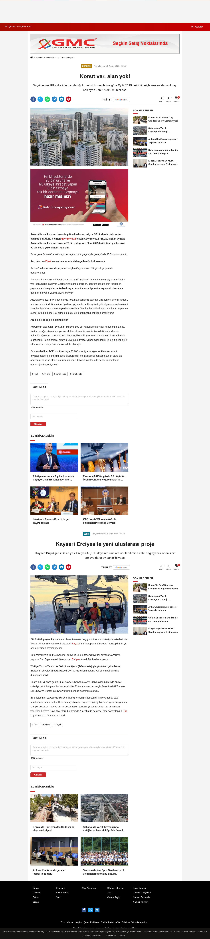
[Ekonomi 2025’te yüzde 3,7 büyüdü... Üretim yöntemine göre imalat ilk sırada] (104, 457)
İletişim (78, 922)
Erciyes (76, 659)
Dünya (36, 888)
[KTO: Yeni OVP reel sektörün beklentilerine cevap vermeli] (104, 500)
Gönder (38, 424)
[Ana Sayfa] (31, 58)
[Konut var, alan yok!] (79, 136)
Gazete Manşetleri (142, 893)
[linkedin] (61, 99)
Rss (63, 922)
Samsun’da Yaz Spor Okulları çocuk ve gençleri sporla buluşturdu (104, 872)
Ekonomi (50, 57)
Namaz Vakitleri (140, 902)
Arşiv (109, 893)
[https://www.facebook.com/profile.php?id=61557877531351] (84, 910)
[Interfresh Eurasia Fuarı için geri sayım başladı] (54, 500)
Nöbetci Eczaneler (142, 897)
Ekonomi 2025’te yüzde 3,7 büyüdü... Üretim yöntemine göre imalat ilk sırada (104, 478)
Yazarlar (198, 26)
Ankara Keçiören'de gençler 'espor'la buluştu (49, 872)
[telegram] (54, 99)
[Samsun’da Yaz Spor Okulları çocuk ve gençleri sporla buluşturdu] (104, 851)
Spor (58, 897)
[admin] (97, 910)
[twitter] (40, 99)
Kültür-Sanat (62, 893)
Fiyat (48, 261)
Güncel (36, 893)
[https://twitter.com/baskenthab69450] (90, 910)
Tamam (122, 936)
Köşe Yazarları (89, 888)
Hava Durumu (140, 888)
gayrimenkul (68, 238)
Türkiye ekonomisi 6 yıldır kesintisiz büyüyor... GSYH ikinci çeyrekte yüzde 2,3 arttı (53, 478)
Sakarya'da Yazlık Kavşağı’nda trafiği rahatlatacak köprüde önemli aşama (103, 829)
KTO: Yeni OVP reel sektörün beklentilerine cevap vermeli (100, 521)
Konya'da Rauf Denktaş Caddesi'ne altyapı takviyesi (53, 829)
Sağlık (36, 897)
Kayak (75, 643)
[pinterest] (68, 99)
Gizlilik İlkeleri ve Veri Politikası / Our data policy (124, 922)
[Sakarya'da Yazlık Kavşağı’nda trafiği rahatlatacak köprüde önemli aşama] (104, 808)
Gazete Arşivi (113, 897)
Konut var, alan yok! (65, 57)
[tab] (39, 387)
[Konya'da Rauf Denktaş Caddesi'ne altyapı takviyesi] (54, 808)
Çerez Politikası (91, 922)
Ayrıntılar (111, 936)
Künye (70, 922)
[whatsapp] (47, 99)
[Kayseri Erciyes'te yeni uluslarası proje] (79, 604)
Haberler (39, 57)
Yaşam (36, 902)
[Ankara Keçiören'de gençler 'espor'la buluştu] (54, 851)
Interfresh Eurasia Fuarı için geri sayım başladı (51, 521)
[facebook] (33, 99)
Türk (124, 711)
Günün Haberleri (115, 888)
